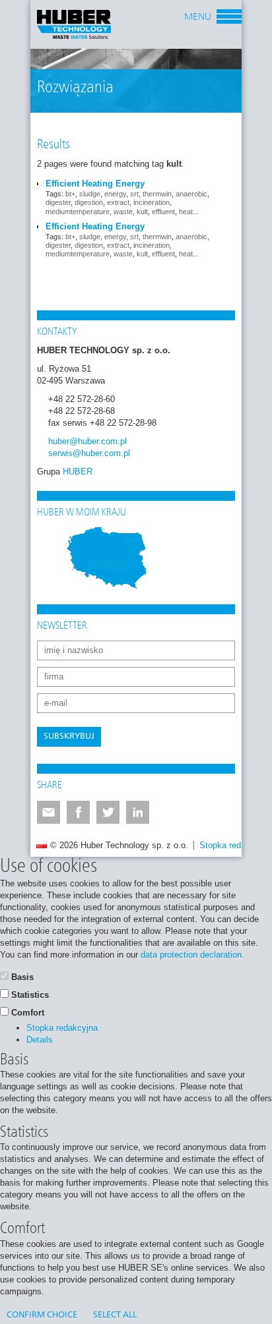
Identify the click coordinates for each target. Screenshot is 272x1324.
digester (58, 202)
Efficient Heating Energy (95, 183)
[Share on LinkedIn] (137, 812)
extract (118, 202)
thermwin (157, 194)
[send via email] (48, 812)
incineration (151, 202)
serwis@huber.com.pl (89, 453)
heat (186, 212)
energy (115, 194)
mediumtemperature (78, 212)
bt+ (70, 194)
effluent (163, 212)
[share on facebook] (78, 812)
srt (134, 194)
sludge (89, 194)
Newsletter (62, 626)
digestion (89, 202)
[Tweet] (107, 812)
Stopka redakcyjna (235, 845)
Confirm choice (42, 1315)
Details (39, 1040)
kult (142, 212)
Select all (115, 1315)
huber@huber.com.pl (87, 441)
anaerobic (191, 194)
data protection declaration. (192, 955)
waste (123, 212)
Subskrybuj (69, 736)
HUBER (77, 471)
